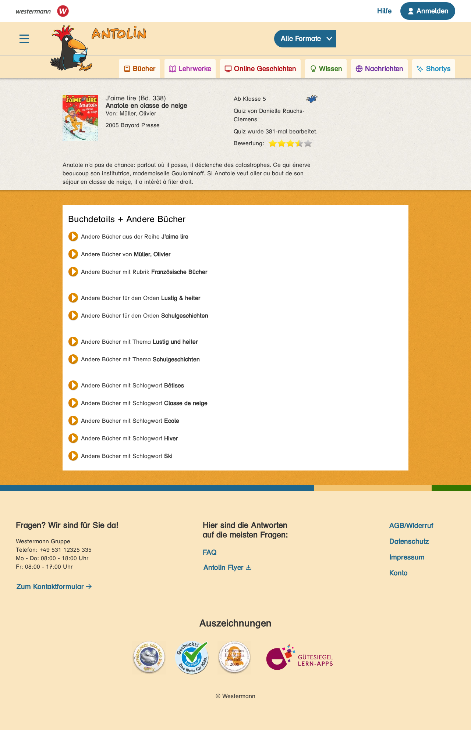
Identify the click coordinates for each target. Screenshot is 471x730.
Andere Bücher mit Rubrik (144, 271)
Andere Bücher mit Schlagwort (132, 385)
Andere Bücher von (125, 254)
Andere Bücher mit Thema (139, 341)
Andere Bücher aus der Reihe (134, 236)
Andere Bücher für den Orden (140, 297)
